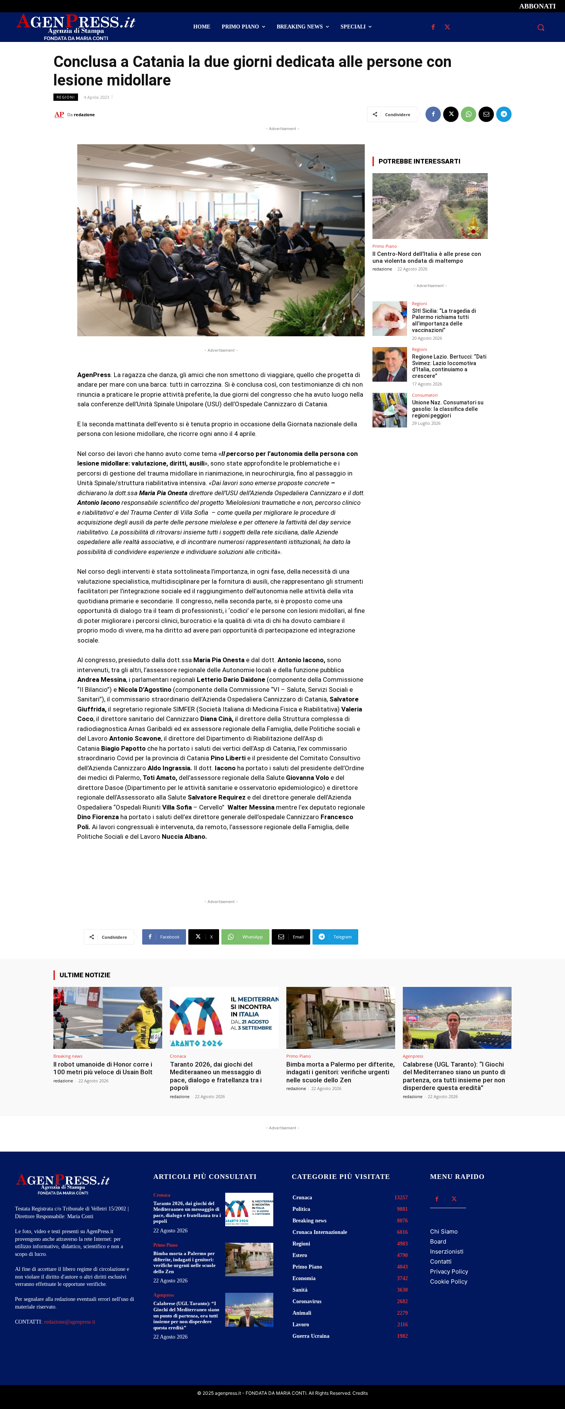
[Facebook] (433, 27)
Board (438, 1241)
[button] (541, 27)
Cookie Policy (448, 1281)
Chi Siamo (444, 1231)
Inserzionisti (447, 1251)
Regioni (65, 97)
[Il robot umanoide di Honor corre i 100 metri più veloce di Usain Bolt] (107, 1018)
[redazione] (60, 114)
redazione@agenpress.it (69, 1322)
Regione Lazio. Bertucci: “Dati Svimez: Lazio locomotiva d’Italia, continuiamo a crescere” (449, 366)
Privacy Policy (449, 1271)
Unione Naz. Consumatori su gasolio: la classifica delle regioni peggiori (448, 409)
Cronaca (178, 1056)
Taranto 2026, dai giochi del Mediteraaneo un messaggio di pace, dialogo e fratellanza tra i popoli (216, 1076)
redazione (84, 114)
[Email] (486, 114)
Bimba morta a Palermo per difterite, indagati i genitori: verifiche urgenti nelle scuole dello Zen (340, 1072)
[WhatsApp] (468, 114)
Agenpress (413, 1056)
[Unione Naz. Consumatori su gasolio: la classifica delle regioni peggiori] (389, 410)
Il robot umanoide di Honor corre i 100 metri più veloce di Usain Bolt (103, 1068)
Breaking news (67, 1056)
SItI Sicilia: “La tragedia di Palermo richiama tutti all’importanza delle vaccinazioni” (444, 320)
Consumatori (425, 395)
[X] (447, 27)
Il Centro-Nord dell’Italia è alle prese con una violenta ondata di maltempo (426, 257)
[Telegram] (504, 114)
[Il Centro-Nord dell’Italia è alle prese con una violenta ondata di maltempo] (430, 206)
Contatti (441, 1261)
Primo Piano (384, 246)
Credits (360, 1393)
